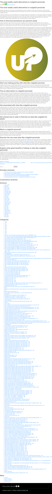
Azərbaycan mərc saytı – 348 (10, 280)
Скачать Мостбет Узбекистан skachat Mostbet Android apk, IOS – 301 (18, 466)
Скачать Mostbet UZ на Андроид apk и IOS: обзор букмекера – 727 (17, 458)
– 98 (5, 233)
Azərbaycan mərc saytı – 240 (10, 278)
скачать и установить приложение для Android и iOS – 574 (16, 465)
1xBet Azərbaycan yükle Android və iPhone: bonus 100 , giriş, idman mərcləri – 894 (20, 252)
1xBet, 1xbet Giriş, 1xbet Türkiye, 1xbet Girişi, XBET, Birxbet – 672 (17, 260)
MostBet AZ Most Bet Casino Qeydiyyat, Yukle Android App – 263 (17, 341)
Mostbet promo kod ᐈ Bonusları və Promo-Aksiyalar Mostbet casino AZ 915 (19, 377)
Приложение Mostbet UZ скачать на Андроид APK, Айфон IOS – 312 (18, 444)
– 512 (5, 224)
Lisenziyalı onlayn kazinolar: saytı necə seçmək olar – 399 (15, 326)
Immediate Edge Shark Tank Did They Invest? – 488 (14, 319)
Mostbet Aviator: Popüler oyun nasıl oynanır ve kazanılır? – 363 (16, 338)
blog (5, 290)
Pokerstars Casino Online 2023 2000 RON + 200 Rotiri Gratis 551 (17, 399)
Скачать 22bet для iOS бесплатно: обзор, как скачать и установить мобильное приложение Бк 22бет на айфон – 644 (28, 456)
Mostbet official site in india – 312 (10, 364)
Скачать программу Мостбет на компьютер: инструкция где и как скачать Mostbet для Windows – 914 (25, 469)
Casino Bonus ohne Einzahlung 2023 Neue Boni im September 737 (17, 298)
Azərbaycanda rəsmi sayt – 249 (10, 285)
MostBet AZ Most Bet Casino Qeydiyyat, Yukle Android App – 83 (16, 346)
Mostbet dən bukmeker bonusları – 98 (11, 352)
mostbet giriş (7, 353)
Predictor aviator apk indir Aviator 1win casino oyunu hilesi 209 (16, 400)
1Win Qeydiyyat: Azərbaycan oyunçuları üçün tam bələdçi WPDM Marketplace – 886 (20, 241)
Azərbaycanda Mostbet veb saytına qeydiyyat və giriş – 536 (16, 284)
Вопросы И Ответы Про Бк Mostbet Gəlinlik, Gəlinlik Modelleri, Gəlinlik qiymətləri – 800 (21, 422)
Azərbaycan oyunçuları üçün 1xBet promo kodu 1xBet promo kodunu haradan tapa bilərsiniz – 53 (23, 282)
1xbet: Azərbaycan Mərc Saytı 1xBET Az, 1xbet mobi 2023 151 (16, 263)
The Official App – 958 (8, 410)
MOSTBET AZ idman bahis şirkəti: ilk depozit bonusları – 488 (16, 340)
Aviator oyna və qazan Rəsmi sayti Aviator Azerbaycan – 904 (16, 269)
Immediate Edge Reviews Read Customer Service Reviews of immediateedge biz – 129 (21, 318)
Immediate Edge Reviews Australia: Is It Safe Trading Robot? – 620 (17, 317)
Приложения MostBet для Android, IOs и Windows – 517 (15, 449)
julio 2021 (6, 214)
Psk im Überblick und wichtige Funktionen (12, 173)
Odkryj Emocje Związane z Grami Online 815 (13, 389)
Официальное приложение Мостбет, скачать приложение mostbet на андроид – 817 (21, 440)
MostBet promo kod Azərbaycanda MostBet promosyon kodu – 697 (17, 372)
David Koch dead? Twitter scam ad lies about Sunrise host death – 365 (18, 301)
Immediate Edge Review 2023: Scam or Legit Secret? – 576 (15, 314)
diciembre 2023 (7, 191)
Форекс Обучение (8, 471)
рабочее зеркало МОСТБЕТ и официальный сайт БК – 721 (16, 453)
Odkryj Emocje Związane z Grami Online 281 (13, 388)
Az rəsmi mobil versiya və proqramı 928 (12, 274)
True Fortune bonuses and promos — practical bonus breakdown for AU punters (19, 176)
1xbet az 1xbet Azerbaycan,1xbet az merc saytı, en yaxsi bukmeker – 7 (18, 242)
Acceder (6, 477)
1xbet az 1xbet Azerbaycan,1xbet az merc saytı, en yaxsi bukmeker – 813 (18, 243)
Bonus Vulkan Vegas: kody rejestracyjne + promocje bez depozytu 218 (18, 292)
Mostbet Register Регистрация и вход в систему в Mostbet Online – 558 (18, 378)
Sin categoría (6, 161)
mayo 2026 (6, 187)
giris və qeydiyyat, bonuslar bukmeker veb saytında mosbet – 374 (17, 306)
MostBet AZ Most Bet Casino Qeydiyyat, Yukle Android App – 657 (17, 345)
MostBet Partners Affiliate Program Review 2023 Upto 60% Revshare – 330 (19, 369)
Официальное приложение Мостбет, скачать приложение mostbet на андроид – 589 (21, 439)
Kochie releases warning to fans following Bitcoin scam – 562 (16, 325)
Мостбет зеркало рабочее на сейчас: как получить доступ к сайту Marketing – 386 (21, 429)
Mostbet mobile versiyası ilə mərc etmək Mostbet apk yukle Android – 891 (18, 362)
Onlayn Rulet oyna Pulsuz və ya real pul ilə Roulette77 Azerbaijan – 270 (18, 391)
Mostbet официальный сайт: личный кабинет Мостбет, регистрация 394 (19, 385)
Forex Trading (7, 303)
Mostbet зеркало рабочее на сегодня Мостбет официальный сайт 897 (18, 384)
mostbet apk (6, 334)
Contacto (48, 4)
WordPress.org (7, 481)
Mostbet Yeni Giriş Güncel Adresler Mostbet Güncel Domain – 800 (17, 382)
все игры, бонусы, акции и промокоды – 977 (13, 423)
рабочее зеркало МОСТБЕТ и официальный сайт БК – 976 (16, 454)
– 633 (5, 225)
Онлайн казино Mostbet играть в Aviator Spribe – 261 (15, 438)
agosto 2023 (6, 194)
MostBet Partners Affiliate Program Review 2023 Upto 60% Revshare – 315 (18, 368)
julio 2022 (6, 205)
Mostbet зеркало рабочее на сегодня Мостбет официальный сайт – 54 (18, 383)
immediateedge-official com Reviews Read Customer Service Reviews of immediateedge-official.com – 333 (25, 320)
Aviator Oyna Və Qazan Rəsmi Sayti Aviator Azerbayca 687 (15, 268)
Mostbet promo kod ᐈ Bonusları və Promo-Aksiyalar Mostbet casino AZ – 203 (19, 375)
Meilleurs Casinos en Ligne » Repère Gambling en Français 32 (16, 329)
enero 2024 (6, 189)
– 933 (5, 232)
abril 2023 (6, 197)
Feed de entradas (7, 478)
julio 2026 (6, 186)
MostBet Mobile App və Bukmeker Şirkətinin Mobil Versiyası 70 (16, 360)
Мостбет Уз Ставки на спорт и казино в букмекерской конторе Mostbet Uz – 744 (20, 437)
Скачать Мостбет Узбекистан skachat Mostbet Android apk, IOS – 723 (18, 467)
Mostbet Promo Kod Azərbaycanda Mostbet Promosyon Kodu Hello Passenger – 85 (20, 374)
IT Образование (7, 324)
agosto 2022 (6, 204)
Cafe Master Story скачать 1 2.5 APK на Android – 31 (14, 296)
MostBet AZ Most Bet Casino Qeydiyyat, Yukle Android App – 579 (17, 344)
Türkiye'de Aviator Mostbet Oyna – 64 (11, 415)
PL (11, 490)
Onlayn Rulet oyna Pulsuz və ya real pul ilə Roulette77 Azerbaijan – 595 (18, 393)
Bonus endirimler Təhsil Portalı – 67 (11, 291)
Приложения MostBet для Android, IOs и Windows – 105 (15, 445)
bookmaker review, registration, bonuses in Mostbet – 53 (15, 295)
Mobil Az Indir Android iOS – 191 (10, 330)
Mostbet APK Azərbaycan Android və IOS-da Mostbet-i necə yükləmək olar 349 (19, 336)
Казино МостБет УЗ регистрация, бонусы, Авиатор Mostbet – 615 (17, 426)
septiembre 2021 (7, 213)
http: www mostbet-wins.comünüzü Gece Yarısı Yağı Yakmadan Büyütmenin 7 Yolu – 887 (21, 308)
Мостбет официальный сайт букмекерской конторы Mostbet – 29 (17, 431)
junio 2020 (6, 216)
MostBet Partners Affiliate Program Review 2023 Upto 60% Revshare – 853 (19, 371)
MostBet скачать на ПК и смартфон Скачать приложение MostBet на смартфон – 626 (21, 387)
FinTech (5, 302)
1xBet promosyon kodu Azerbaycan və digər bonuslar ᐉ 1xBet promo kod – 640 (19, 255)
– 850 (5, 231)
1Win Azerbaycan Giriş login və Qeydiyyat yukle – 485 (14, 238)
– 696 (5, 229)
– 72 (5, 230)
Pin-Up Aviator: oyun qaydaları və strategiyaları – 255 (14, 395)
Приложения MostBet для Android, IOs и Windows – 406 (15, 448)
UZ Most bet (6, 416)
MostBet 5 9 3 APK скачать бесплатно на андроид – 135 (15, 331)
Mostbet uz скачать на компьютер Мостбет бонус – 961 (15, 380)
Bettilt (5, 287)
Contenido (36, 4)
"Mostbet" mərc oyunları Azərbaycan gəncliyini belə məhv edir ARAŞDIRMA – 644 (20, 235)
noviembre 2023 (7, 192)
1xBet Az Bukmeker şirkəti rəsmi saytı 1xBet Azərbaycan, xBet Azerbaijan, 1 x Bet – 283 (21, 244)
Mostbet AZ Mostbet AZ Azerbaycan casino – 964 (14, 349)
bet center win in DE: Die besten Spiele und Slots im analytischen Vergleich (18, 172)
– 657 (5, 227)
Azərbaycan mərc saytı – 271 (10, 279)
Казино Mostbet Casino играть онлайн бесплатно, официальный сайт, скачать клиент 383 (22, 424)
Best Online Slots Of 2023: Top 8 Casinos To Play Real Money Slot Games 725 (19, 286)
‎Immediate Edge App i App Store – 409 (12, 309)
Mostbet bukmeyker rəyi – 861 (10, 351)
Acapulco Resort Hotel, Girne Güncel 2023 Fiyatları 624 (15, 266)
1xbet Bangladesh (7, 253)
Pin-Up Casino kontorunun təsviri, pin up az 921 (13, 398)
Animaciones (42, 4)
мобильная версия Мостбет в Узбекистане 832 (14, 427)
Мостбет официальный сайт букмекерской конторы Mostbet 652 (17, 432)
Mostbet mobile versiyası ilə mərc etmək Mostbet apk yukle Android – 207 (18, 361)
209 (5, 265)
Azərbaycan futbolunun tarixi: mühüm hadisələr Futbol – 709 (16, 276)
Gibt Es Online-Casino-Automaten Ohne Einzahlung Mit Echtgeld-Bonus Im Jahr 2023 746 (21, 304)
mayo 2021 (6, 215)
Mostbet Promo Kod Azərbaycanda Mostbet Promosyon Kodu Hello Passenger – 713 (20, 373)
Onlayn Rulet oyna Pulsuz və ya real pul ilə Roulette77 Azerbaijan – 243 (18, 390)
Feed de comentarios (8, 479)
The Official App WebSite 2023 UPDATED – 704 (13, 411)
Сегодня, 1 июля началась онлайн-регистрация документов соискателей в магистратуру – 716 (23, 455)
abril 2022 (6, 208)
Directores (24, 4)
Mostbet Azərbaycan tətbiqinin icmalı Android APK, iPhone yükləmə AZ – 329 (19, 350)
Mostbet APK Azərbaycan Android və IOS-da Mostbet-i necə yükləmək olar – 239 (20, 335)
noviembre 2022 (7, 202)
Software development (8, 407)
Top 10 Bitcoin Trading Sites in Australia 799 (12, 412)
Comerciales (30, 4)
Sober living (6, 406)
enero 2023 (6, 200)
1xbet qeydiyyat (7, 257)
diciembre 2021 (7, 210)
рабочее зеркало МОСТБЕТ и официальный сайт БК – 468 (16, 451)
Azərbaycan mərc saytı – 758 (10, 281)
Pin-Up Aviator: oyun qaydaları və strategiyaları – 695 (14, 396)
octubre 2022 (7, 203)
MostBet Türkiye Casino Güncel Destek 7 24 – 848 (14, 379)
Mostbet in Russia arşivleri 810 (10, 356)
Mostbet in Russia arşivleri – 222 (10, 355)
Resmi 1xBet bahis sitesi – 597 (10, 401)
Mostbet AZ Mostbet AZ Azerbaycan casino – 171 (13, 347)
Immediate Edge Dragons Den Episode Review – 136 (14, 312)
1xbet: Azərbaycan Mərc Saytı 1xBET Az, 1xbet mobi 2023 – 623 (16, 262)
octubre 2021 (7, 211)
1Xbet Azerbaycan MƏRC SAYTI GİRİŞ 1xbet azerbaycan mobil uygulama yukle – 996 (20, 247)
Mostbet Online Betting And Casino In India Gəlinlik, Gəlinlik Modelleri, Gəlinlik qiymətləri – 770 (22, 366)
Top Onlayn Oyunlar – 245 (9, 413)
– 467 (5, 222)
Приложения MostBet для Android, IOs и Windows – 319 (15, 447)
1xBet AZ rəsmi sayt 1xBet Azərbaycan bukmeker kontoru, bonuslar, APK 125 (19, 246)
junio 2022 (6, 207)
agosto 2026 (6, 184)
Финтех (5, 470)
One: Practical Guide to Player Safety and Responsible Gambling (16, 175)
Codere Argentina (7, 300)
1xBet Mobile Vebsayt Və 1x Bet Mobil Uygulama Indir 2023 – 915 (17, 254)
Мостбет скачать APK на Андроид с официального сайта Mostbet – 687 (18, 433)
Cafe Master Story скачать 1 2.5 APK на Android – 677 (15, 297)
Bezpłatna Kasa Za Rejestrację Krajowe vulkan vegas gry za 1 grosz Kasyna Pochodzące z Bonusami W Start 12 (25, 289)
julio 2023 (6, 196)
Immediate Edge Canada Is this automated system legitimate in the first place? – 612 (20, 311)
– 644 (5, 226)
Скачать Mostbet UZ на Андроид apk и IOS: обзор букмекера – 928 (17, 459)
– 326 (5, 221)
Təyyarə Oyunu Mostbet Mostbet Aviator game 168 (14, 409)
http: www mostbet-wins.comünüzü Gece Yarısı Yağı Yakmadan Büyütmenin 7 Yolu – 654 (21, 307)
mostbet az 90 (7, 339)
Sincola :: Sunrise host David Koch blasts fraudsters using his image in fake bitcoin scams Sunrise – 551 (24, 405)
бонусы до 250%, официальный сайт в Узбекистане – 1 (15, 420)
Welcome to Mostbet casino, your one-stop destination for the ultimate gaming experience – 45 (22, 417)
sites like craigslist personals (28, 140)
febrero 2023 (7, 199)
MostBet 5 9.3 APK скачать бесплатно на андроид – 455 (15, 333)
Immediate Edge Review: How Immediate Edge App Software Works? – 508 (19, 315)
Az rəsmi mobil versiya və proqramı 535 (12, 273)
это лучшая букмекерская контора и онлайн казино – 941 (16, 472)
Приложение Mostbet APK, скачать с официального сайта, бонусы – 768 (19, 443)
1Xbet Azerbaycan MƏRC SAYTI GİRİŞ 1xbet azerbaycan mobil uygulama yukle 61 (20, 248)
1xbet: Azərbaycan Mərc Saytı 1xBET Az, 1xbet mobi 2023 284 (16, 264)
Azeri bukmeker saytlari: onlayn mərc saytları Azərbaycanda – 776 (17, 275)
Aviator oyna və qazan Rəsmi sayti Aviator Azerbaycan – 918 (16, 270)
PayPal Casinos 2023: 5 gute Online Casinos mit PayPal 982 (16, 394)
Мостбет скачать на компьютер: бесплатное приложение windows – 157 (18, 434)
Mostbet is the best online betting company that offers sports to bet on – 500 (19, 358)
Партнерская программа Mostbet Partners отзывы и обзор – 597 (17, 442)
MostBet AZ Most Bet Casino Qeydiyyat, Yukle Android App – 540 (17, 342)
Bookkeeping (6, 293)
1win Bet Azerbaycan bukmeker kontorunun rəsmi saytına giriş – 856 (17, 240)
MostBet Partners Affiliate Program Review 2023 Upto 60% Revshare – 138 (18, 367)
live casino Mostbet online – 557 (10, 328)
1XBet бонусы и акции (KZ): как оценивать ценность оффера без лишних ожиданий (21, 174)
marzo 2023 (6, 198)
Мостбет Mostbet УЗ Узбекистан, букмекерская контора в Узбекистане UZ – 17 (20, 428)
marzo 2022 (6, 209)
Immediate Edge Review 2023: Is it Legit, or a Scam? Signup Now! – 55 (18, 313)
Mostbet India (7, 357)
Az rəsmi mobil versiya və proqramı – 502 (12, 271)
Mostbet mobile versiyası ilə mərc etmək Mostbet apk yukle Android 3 (18, 363)
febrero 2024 (7, 188)
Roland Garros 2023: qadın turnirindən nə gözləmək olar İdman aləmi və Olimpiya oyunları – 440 (22, 402)
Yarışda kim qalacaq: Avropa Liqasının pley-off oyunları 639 (15, 418)
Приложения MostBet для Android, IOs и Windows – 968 (15, 450)
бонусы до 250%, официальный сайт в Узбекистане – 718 (15, 421)
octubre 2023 (7, 193)
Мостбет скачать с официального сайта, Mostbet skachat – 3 (16, 435)
